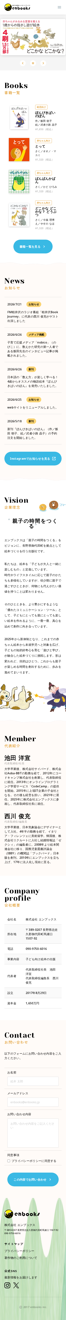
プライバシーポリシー (19, 1251)
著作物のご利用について (20, 1258)
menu (59, 7)
